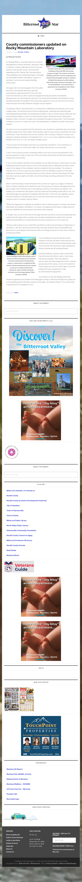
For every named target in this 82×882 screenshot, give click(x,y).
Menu (42, 36)
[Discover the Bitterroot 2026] (41, 395)
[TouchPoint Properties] (41, 755)
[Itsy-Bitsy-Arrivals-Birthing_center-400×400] (41, 439)
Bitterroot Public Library (16, 520)
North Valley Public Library (17, 525)
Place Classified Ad (13, 835)
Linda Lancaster (52, 863)
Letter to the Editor (13, 840)
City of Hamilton (13, 506)
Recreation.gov (13, 799)
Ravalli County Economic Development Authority (27, 501)
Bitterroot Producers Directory (19, 540)
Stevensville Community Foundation (21, 530)
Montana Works (13, 555)
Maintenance (35, 863)
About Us (9, 849)
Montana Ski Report (15, 769)
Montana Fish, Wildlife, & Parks (19, 774)
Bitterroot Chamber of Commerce (21, 491)
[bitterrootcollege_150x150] (11, 459)
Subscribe (9, 846)
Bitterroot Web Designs (68, 863)
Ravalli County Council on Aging (19, 535)
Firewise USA (12, 794)
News (16, 292)
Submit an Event (12, 843)
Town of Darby (12, 515)
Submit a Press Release (14, 837)
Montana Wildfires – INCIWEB (18, 784)
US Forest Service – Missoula (18, 789)
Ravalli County (12, 496)
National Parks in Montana (17, 779)
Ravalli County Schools (16, 545)
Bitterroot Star (41, 23)
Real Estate (11, 550)
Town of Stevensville (15, 511)
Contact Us (10, 852)
